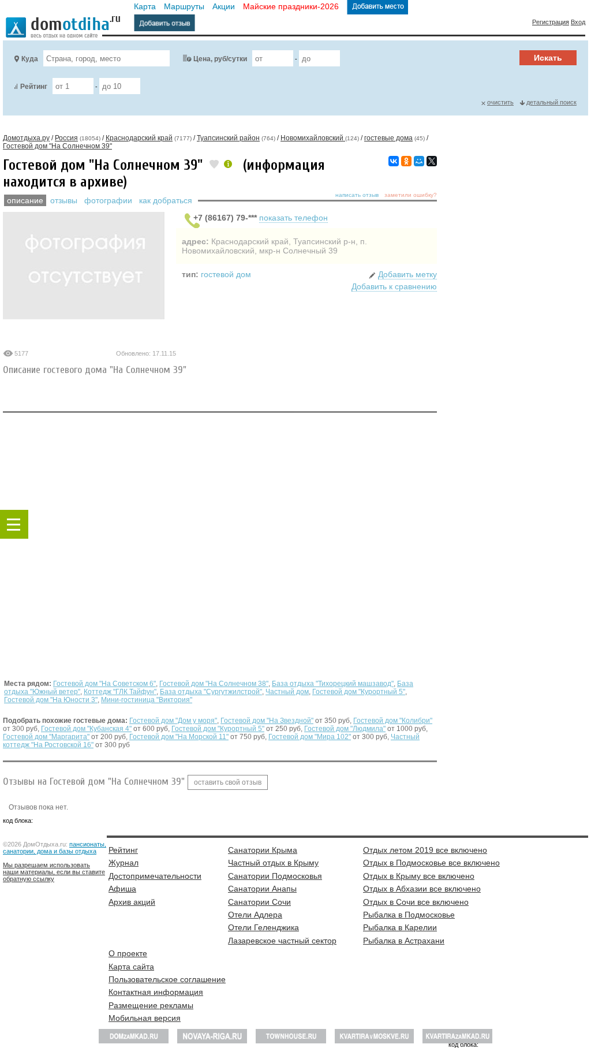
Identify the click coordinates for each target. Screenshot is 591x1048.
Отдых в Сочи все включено (416, 902)
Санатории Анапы (262, 888)
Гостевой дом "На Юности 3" (51, 700)
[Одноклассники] (406, 161)
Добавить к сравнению (394, 286)
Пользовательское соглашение (167, 979)
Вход (578, 21)
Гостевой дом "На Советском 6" (104, 684)
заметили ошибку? (410, 195)
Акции (223, 6)
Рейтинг (33, 87)
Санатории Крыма (262, 850)
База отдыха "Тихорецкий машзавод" (333, 684)
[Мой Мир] (419, 161)
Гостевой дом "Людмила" (345, 729)
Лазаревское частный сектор (282, 940)
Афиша (122, 888)
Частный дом (287, 692)
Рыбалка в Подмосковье (409, 914)
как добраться (165, 200)
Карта (145, 6)
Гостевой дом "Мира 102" (309, 737)
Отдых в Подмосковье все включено (431, 862)
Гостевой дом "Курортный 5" (358, 692)
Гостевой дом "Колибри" (392, 721)
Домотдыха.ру (26, 138)
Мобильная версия (145, 1018)
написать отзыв (357, 195)
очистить (500, 102)
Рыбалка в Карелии (400, 927)
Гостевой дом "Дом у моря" (173, 721)
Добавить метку (407, 274)
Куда (29, 59)
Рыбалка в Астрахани (403, 940)
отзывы (63, 200)
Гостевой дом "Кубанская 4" (86, 729)
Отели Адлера (255, 914)
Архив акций (132, 902)
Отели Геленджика (263, 927)
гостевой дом (226, 274)
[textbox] (106, 58)
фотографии (108, 200)
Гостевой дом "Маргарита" (46, 737)
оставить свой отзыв (227, 782)
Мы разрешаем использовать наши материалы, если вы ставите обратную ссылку (54, 871)
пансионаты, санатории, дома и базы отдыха (54, 848)
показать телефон (293, 217)
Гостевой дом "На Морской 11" (179, 737)
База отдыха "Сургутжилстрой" (211, 692)
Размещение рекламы (151, 1005)
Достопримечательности (155, 876)
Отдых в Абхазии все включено (422, 888)
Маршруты (184, 6)
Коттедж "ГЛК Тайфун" (120, 692)
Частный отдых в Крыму (273, 862)
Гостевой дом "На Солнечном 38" (213, 684)
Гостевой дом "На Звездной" (266, 721)
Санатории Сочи (259, 902)
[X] (432, 161)
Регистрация (550, 21)
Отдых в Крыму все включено (418, 876)
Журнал (124, 862)
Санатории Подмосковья (275, 876)
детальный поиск (551, 102)
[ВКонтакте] (393, 161)
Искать (548, 57)
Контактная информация (156, 992)
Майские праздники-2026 (291, 6)
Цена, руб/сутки (220, 59)
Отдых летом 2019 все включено (425, 850)
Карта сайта (131, 966)
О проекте (128, 953)
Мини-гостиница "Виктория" (146, 700)
